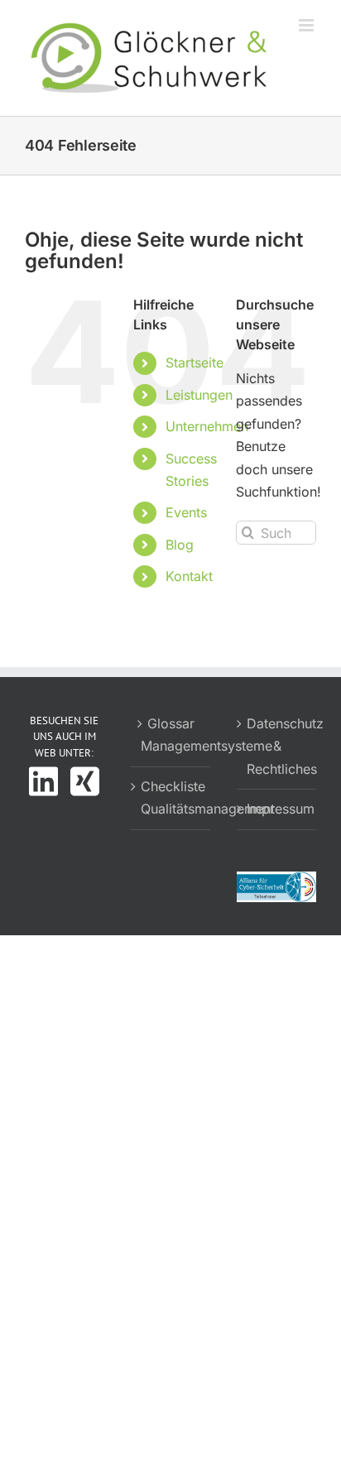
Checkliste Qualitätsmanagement (171, 798)
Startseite (194, 362)
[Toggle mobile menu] (307, 25)
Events (186, 512)
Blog (180, 544)
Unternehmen (207, 426)
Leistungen (199, 395)
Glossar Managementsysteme (171, 735)
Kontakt (189, 576)
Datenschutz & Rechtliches (277, 746)
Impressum (277, 808)
